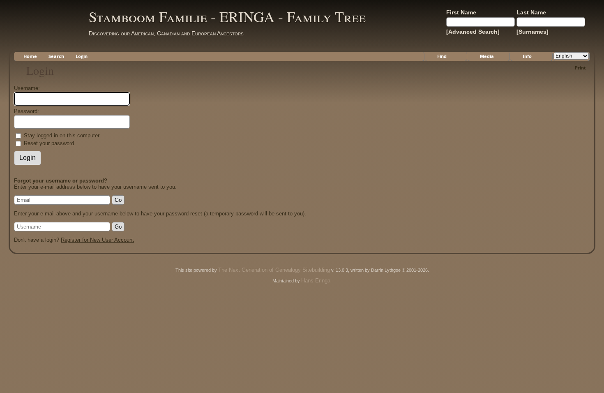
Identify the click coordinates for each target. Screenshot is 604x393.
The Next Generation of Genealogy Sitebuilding (274, 270)
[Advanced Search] (473, 31)
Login (82, 56)
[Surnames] (532, 31)
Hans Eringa (315, 280)
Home (30, 56)
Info (527, 56)
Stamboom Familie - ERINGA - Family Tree (227, 16)
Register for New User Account (97, 240)
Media (487, 56)
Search (56, 56)
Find (442, 56)
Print (580, 68)
